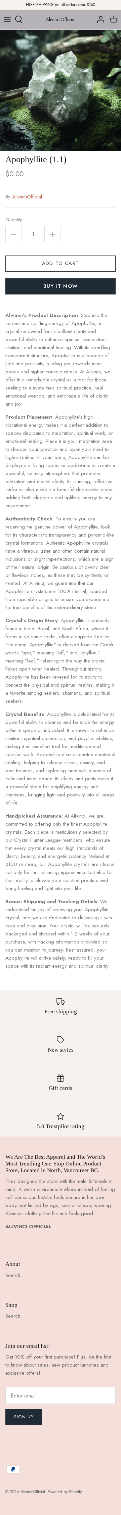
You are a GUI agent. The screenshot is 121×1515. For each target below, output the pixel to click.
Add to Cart (60, 263)
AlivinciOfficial (27, 196)
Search (12, 1275)
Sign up (23, 1417)
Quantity (13, 219)
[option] (60, 90)
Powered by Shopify (65, 1492)
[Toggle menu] (7, 19)
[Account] (98, 19)
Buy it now (60, 286)
